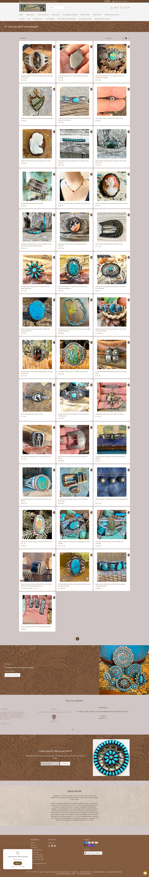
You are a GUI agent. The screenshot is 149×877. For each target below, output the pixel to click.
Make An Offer (97, 14)
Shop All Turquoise (12, 675)
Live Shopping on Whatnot (70, 14)
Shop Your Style (43, 14)
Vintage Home (37, 19)
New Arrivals (55, 14)
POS (73, 868)
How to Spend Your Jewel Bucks (67, 19)
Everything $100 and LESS (102, 19)
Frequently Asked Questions (39, 858)
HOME (21, 14)
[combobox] (58, 7)
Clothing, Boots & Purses (111, 14)
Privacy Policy (35, 847)
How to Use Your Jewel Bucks (37, 855)
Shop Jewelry (30, 14)
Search (33, 837)
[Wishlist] (121, 8)
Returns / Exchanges (37, 849)
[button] (145, 873)
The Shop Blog (50, 19)
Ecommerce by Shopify (85, 868)
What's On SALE (85, 14)
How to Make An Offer (85, 19)
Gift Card (22, 19)
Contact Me (34, 842)
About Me (33, 840)
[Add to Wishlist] (54, 46)
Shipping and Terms (36, 844)
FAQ (29, 19)
